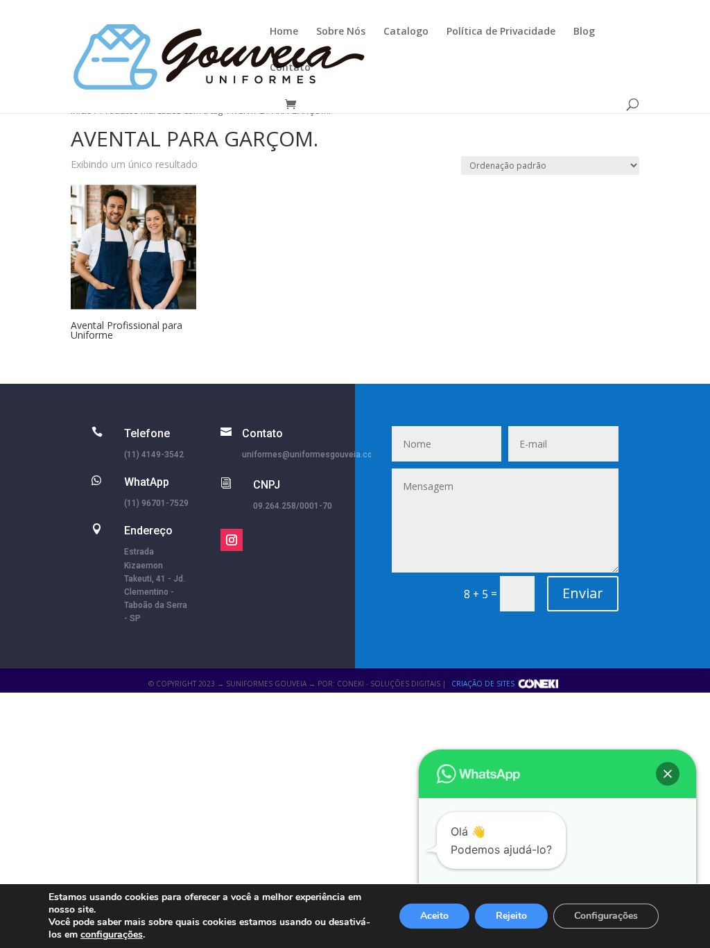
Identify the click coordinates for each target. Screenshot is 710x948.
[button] (667, 774)
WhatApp (146, 482)
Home (284, 31)
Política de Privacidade (501, 31)
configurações (111, 935)
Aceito (434, 915)
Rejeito (511, 915)
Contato (290, 68)
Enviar (582, 593)
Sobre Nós (340, 31)
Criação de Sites (482, 683)
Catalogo (405, 31)
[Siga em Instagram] (231, 540)
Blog (584, 31)
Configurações (606, 915)
